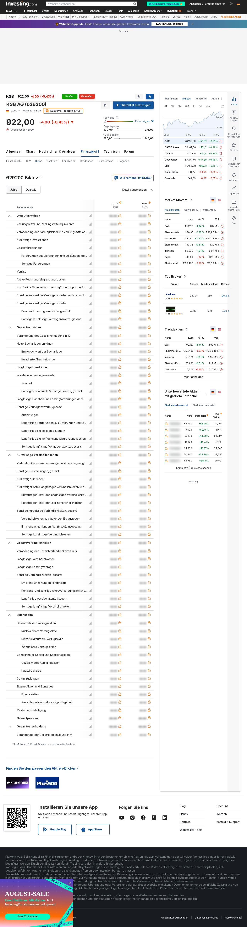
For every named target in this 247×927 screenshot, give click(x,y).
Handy (184, 814)
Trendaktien (174, 329)
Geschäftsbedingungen (174, 917)
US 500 (169, 153)
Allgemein (13, 151)
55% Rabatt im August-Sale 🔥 (166, 4)
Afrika (214, 16)
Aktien (12, 16)
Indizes (186, 98)
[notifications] (231, 3)
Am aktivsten (172, 209)
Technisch (112, 151)
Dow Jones (171, 159)
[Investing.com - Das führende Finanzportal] (21, 4)
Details (225, 295)
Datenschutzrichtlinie (206, 917)
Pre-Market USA (80, 16)
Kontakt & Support (228, 821)
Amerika (165, 16)
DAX (167, 141)
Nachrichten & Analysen (57, 151)
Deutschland (48, 16)
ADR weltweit (127, 16)
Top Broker (173, 276)
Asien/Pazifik (201, 16)
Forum (129, 151)
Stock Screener (153, 11)
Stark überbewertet (204, 405)
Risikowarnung (233, 917)
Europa (176, 16)
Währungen (171, 98)
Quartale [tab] (31, 189)
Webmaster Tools (191, 829)
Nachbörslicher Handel (104, 16)
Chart (30, 151)
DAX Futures (172, 147)
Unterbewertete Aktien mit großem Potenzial (182, 393)
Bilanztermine (105, 161)
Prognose (123, 161)
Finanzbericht (13, 161)
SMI (167, 165)
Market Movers (176, 200)
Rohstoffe (201, 98)
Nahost (187, 16)
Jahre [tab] (14, 189)
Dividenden (86, 161)
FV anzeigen (142, 121)
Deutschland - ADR (147, 16)
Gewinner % (191, 209)
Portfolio (185, 821)
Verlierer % (209, 209)
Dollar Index (171, 172)
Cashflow (52, 161)
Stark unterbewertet (176, 405)
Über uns (222, 806)
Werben (222, 814)
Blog (183, 806)
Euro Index (171, 178)
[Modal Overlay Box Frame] (36, 903)
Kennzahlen (68, 161)
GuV (28, 161)
